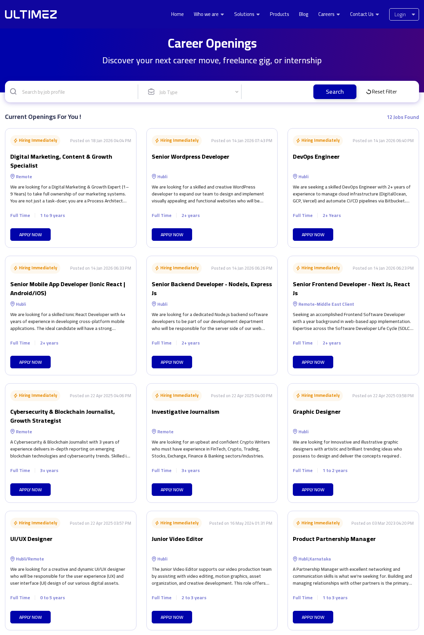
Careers (327, 14)
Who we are (207, 14)
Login (400, 14)
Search (335, 91)
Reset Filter (384, 91)
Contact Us (362, 14)
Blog (303, 14)
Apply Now (30, 234)
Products (279, 14)
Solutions (244, 14)
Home (177, 14)
